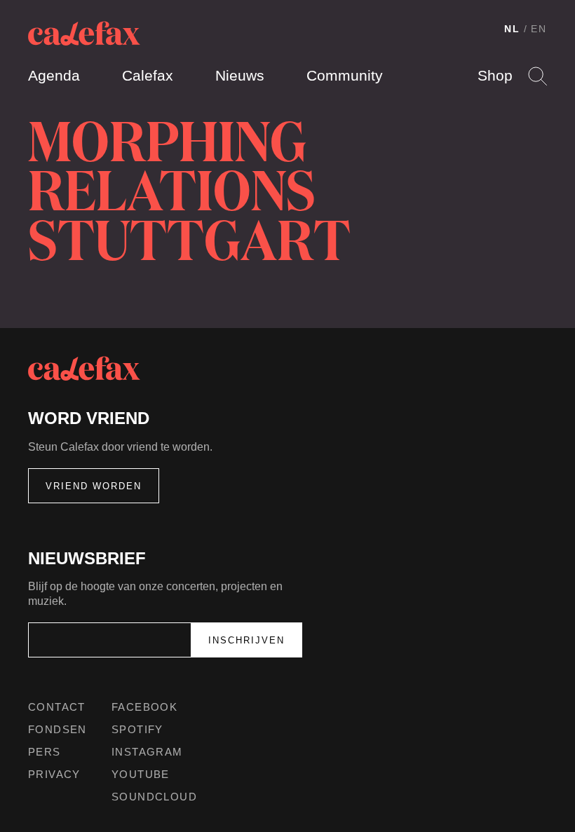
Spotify (137, 729)
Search (537, 76)
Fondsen (57, 729)
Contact (57, 707)
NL (512, 28)
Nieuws (239, 75)
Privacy (54, 774)
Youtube (140, 774)
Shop (495, 75)
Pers (44, 752)
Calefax (147, 75)
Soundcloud (154, 797)
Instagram (147, 752)
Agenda (54, 75)
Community (344, 75)
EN (539, 28)
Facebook (144, 707)
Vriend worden (94, 486)
